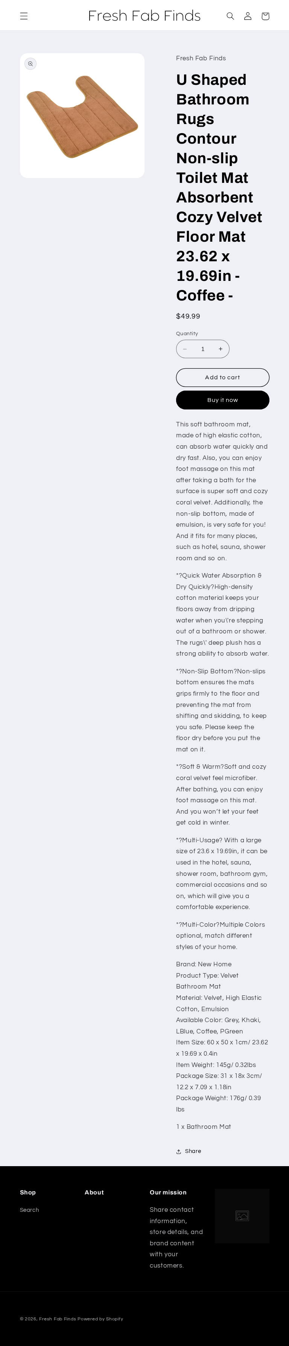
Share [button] (193, 1151)
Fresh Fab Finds (57, 1319)
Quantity (187, 333)
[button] (23, 16)
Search (29, 1210)
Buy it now (223, 400)
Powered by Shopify (100, 1319)
